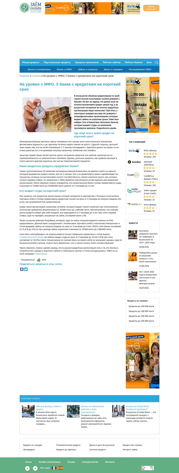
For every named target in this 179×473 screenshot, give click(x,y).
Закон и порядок (113, 69)
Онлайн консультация (49, 461)
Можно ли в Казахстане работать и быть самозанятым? (92, 409)
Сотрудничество (90, 461)
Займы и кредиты (88, 69)
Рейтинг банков (133, 62)
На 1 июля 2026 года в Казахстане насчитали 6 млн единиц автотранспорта (148, 278)
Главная (24, 75)
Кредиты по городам (32, 445)
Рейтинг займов (112, 62)
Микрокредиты (30, 62)
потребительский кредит (32, 237)
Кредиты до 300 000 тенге (141, 316)
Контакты (110, 461)
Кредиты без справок (132, 445)
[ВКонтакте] (21, 269)
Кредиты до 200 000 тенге (141, 311)
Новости (133, 223)
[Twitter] (26, 269)
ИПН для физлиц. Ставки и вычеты (49, 408)
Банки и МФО (64, 69)
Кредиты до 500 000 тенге (141, 321)
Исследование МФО (140, 69)
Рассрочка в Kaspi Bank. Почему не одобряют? (137, 408)
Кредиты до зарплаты (66, 449)
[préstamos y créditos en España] (60, 468)
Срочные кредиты (98, 449)
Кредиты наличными (87, 62)
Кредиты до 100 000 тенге (141, 306)
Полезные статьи (30, 399)
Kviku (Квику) (150, 150)
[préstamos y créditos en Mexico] (54, 468)
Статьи (36, 75)
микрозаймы (40, 253)
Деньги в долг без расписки (102, 445)
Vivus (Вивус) (150, 204)
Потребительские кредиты (68, 445)
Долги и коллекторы (39, 69)
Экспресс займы (130, 449)
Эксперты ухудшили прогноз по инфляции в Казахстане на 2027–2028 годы (148, 237)
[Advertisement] (89, 37)
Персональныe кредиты (57, 62)
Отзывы (71, 461)
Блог (149, 62)
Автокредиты (29, 449)
